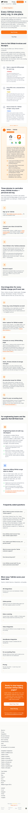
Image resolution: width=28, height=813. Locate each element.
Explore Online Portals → (8, 351)
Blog (2, 775)
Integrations (3, 734)
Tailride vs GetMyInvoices (7, 752)
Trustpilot (3, 797)
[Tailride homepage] (4, 2)
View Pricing (14, 708)
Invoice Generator (5, 737)
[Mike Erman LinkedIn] (26, 808)
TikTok (2, 793)
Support (3, 777)
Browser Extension (5, 735)
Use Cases (3, 745)
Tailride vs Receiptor (5, 767)
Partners (3, 773)
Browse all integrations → (11, 404)
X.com (2, 790)
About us (3, 730)
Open (2, 743)
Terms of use (10, 808)
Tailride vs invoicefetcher (7, 760)
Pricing (13, 2)
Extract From (8, 3)
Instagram (3, 791)
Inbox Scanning (4, 739)
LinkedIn (3, 788)
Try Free (14, 37)
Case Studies (4, 771)
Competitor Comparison (6, 750)
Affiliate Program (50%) (6, 784)
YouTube (3, 795)
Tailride (2, 3)
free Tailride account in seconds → (15, 213)
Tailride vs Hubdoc (5, 756)
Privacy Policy (2, 808)
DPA (16, 808)
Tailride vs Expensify (5, 758)
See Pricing (14, 32)
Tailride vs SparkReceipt (6, 765)
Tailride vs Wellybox (5, 764)
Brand (2, 782)
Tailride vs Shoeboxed (6, 762)
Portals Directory (5, 741)
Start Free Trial (14, 704)
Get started (20, 2)
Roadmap (3, 780)
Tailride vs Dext (4, 754)
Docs (2, 778)
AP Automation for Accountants (8, 747)
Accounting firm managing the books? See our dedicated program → (14, 491)
